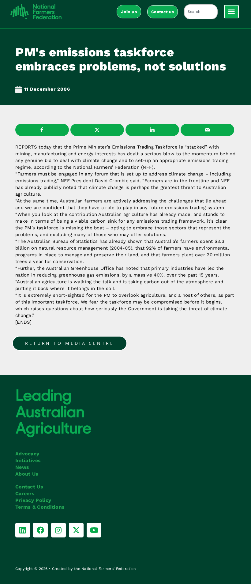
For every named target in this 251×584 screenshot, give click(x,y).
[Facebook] (40, 530)
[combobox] (201, 11)
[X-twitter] (76, 530)
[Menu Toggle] (231, 11)
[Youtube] (94, 530)
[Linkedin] (22, 530)
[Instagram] (58, 530)
